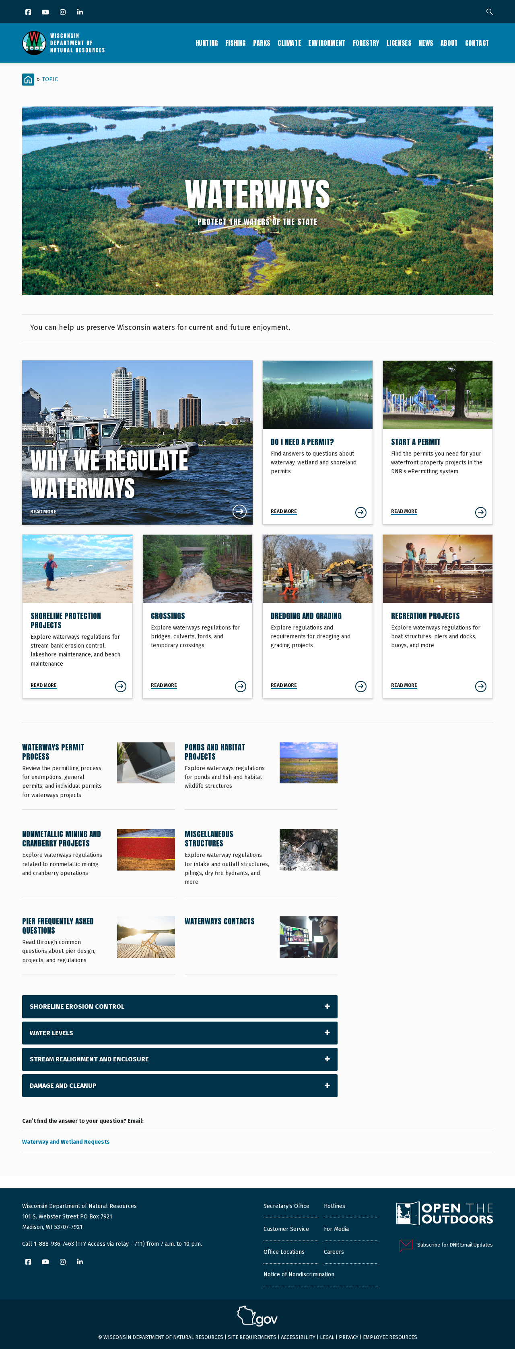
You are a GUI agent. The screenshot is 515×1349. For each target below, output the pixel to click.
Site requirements (252, 1337)
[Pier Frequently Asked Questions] (98, 945)
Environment (327, 43)
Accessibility (298, 1337)
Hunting (207, 43)
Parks (261, 43)
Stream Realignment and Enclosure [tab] (89, 1059)
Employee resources (390, 1337)
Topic (50, 79)
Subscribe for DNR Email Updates (455, 1245)
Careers (334, 1252)
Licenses (399, 43)
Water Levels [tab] (51, 1033)
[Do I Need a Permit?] (318, 442)
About (449, 43)
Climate (289, 43)
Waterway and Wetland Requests (66, 1141)
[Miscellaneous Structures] (261, 863)
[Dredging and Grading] (318, 616)
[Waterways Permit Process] (98, 776)
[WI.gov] (257, 1317)
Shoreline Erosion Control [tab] (77, 1006)
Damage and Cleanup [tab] (63, 1085)
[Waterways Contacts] (261, 945)
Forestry (366, 43)
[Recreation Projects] (438, 616)
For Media (336, 1229)
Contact (477, 43)
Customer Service (286, 1229)
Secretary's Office (286, 1206)
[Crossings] (198, 616)
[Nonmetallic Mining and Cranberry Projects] (98, 863)
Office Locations (284, 1252)
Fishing (235, 43)
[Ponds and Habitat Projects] (261, 776)
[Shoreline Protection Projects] (77, 616)
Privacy (348, 1337)
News (425, 43)
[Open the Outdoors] (444, 1214)
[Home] (63, 43)
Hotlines (334, 1206)
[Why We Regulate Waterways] (137, 442)
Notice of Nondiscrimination (299, 1274)
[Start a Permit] (438, 442)
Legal (327, 1337)
